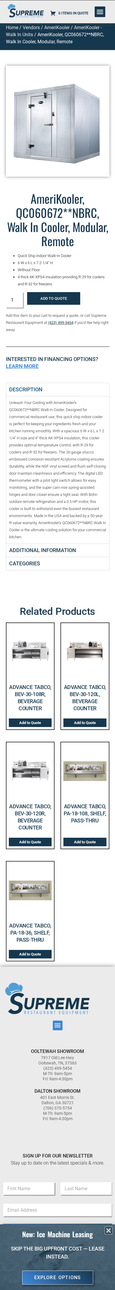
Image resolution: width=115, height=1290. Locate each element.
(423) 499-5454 (60, 322)
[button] (100, 11)
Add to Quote (53, 298)
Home (12, 27)
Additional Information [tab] (42, 550)
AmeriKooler (57, 27)
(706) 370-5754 (57, 1108)
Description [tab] (25, 389)
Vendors (31, 27)
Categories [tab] (24, 563)
